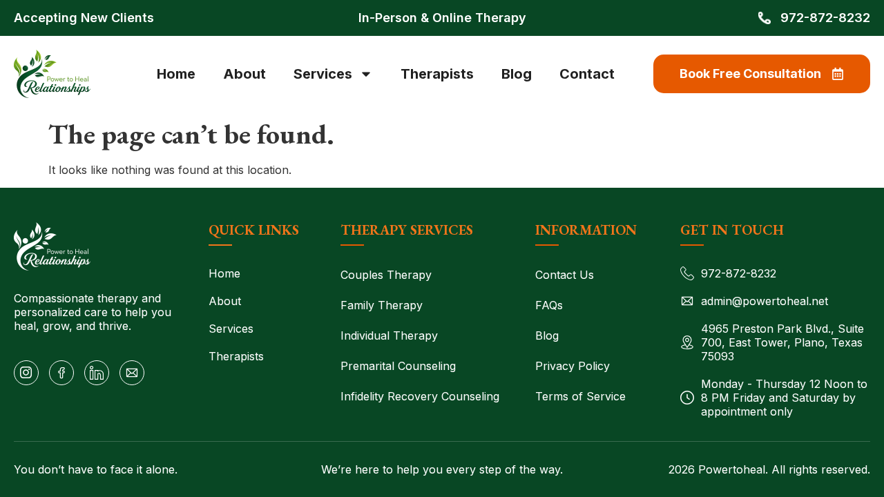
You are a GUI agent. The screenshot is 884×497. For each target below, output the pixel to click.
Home (176, 74)
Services (323, 74)
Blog (516, 74)
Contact (587, 74)
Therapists (437, 74)
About (244, 74)
